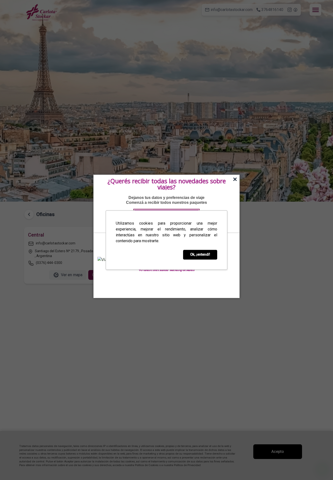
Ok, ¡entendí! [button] (200, 254)
